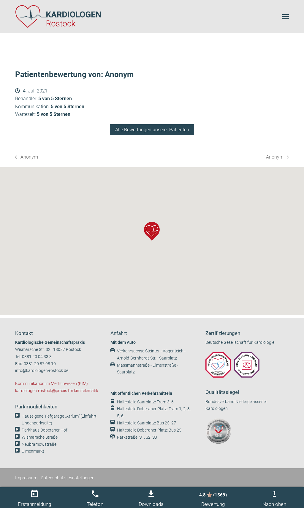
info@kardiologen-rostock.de (41, 370)
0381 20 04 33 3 (37, 356)
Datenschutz (53, 477)
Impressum (26, 477)
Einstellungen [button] (81, 477)
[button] (285, 16)
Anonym (26, 157)
